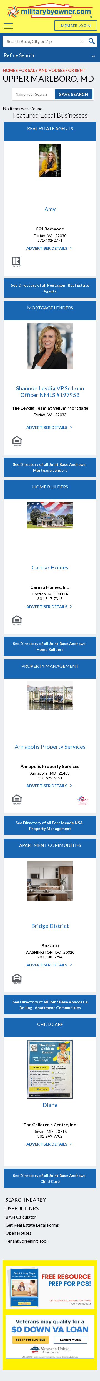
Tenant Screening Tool (27, 1240)
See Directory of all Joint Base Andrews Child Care (50, 1178)
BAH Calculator (21, 1216)
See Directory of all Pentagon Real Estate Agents (50, 288)
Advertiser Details (47, 248)
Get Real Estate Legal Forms (32, 1224)
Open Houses (18, 1232)
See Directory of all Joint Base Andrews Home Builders (50, 646)
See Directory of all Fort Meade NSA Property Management (50, 825)
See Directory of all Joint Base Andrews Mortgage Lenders (50, 467)
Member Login (76, 25)
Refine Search (19, 55)
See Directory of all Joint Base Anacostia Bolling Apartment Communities (50, 1005)
